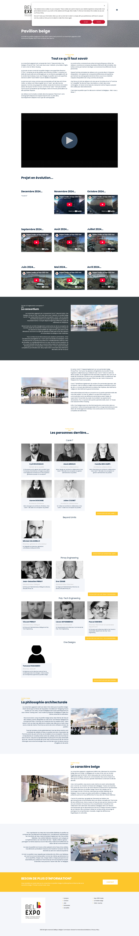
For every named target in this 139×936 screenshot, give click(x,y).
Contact (110, 882)
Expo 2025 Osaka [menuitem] (98, 898)
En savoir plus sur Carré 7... (106, 513)
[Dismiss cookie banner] (104, 6)
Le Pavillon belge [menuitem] (98, 900)
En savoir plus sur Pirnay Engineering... (102, 594)
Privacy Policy (95, 929)
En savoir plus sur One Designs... (105, 680)
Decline (99, 22)
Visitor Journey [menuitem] (98, 903)
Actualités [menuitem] (66, 908)
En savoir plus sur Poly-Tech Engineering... (101, 638)
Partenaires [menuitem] (67, 905)
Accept (86, 22)
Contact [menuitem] (66, 900)
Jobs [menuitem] (65, 903)
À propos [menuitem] (66, 898)
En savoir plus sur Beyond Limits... (104, 554)
